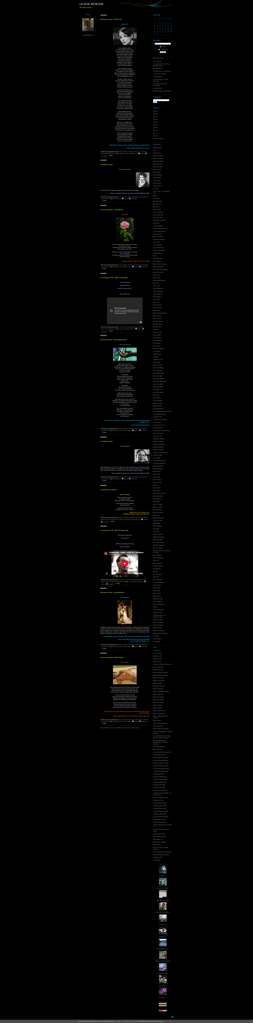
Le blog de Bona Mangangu (160, 760)
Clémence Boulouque (159, 250)
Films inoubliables (158, 291)
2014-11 (155, 133)
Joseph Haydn (157, 397)
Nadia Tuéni (156, 515)
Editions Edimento (158, 688)
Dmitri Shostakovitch (158, 266)
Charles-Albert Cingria (159, 231)
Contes (155, 255)
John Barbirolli (157, 389)
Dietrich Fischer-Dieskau (159, 264)
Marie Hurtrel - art (157, 839)
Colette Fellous (157, 253)
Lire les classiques (158, 433)
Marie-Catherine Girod (159, 493)
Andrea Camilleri (157, 166)
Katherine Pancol (157, 403)
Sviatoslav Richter (158, 598)
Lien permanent (143, 197)
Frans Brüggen (157, 296)
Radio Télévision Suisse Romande (162, 852)
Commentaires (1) (105, 430)
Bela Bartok (156, 198)
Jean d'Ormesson (157, 370)
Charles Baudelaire (158, 225)
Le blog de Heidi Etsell (159, 787)
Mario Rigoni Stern (158, 496)
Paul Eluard (156, 528)
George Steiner (157, 316)
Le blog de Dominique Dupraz (161, 768)
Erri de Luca (156, 286)
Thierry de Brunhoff (158, 609)
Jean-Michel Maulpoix (159, 378)
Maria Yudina (156, 487)
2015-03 (155, 122)
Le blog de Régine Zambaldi (160, 811)
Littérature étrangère (158, 441)
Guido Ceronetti (157, 332)
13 (123, 727)
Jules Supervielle (157, 400)
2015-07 (155, 111)
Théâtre (155, 607)
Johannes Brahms (158, 386)
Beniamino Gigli (157, 201)
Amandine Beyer (157, 164)
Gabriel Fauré (156, 310)
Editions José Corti (158, 694)
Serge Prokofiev (157, 579)
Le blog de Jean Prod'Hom (160, 790)
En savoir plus (159, 1021)
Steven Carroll (157, 593)
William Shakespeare (159, 630)
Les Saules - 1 (163, 985)
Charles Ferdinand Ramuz (160, 228)
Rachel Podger (157, 555)
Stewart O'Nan (157, 596)
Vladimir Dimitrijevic (158, 622)
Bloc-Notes (156, 206)
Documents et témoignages (160, 269)
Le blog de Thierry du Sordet (160, 816)
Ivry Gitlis (155, 356)
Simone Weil (156, 588)
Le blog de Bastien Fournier (160, 757)
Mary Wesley (156, 501)
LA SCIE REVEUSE (91, 4)
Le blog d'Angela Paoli (159, 754)
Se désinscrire (164, 49)
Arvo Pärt (155, 188)
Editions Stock (157, 720)
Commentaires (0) (105, 198)
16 (128, 727)
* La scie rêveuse (157, 653)
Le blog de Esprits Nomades (160, 771)
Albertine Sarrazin (158, 155)
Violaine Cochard (157, 619)
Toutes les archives (158, 138)
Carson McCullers (158, 212)
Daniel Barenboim (158, 258)
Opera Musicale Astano (163, 900)
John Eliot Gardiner (158, 392)
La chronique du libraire (159, 414)
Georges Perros (157, 318)
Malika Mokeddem (158, 468)
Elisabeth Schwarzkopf (159, 280)
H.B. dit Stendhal (157, 340)
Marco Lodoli (156, 474)
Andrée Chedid (157, 169)
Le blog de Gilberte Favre (160, 782)
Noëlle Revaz (156, 523)
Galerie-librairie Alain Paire (160, 723)
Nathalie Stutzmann (158, 518)
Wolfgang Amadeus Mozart (160, 633)
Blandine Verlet (157, 204)
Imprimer (142, 153)
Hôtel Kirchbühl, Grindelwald (161, 728)
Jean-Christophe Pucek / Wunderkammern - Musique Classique (160, 742)
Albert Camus (156, 153)
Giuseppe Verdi (157, 326)
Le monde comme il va (159, 425)
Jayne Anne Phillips (158, 367)
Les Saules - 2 (163, 997)
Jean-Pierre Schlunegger (160, 381)
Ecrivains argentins (158, 667)
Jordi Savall (156, 395)
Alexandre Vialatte (158, 161)
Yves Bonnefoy (157, 638)
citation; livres (117, 198)
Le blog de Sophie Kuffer (159, 814)
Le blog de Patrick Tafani (159, 808)
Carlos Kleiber (157, 209)
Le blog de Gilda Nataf (159, 784)
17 (130, 727)
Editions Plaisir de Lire (159, 710)
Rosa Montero (157, 568)
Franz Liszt (156, 302)
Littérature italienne (158, 447)
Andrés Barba (156, 172)
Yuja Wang (156, 636)
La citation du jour (158, 68)
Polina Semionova (158, 548)
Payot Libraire (157, 844)
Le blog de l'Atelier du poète (160, 797)
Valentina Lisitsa (157, 612)
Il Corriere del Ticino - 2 (163, 888)
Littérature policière (158, 449)
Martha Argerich (157, 498)
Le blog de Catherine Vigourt (161, 763)
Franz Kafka (156, 299)
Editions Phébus (157, 708)
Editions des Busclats (159, 686)
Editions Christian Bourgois (160, 675)
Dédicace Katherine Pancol (162, 961)
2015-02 (155, 125)
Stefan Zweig (156, 590)
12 (121, 727)
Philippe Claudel (157, 534)
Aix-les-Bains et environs (162, 912)
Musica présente (157, 509)
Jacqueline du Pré (158, 359)
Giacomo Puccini (157, 324)
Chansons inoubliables (159, 220)
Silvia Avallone (157, 585)
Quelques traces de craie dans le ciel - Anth (111, 519)
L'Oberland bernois (163, 973)
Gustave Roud (157, 337)
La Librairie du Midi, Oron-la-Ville (162, 752)
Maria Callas (156, 477)
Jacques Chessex (158, 365)
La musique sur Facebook (160, 419)
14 (125, 727)
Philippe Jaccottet (158, 539)
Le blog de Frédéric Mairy (160, 776)
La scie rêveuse (157, 61)
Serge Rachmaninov (158, 582)
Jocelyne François (158, 384)
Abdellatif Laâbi (157, 147)
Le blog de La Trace (158, 800)
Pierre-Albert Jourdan (159, 542)
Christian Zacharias (158, 236)
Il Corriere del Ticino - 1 (163, 949)
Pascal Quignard (157, 526)
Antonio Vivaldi (157, 183)
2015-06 (155, 114)
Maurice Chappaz (158, 504)
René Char (156, 560)
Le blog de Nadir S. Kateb (160, 805)
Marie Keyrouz (157, 490)
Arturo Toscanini (157, 185)
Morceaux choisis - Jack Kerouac (162, 71)
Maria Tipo (156, 485)
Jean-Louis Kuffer (158, 376)
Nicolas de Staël (157, 520)
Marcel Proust (156, 471)
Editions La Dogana (158, 697)
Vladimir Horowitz (158, 625)
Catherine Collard (158, 217)
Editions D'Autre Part (158, 680)
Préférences (163, 936)
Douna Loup (156, 275)
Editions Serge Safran (159, 713)
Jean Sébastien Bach (159, 373)
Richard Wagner (157, 563)
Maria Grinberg (157, 479)
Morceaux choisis (157, 507)
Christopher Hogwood (159, 239)
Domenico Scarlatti (158, 272)
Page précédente (105, 727)
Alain (154, 150)
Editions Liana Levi (158, 702)
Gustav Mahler (157, 335)
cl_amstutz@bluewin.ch (88, 35)
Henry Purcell (156, 346)
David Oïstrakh (157, 261)
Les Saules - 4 (163, 875)
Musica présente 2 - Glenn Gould (162, 91)
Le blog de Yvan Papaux (159, 822)
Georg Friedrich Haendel (159, 313)
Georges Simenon (158, 321)
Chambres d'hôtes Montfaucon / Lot (162, 664)
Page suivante (135, 727)
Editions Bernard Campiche (160, 672)
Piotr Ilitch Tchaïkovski (159, 545)
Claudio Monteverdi (158, 247)
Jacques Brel (156, 362)
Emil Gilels (156, 283)
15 (126, 727)
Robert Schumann (158, 566)
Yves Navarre (156, 641)
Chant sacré (156, 223)
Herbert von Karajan (158, 348)
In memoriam (156, 351)
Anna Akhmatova (157, 175)
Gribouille (155, 329)
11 (120, 727)
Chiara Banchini (157, 234)
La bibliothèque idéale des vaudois (162, 411)
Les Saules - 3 (163, 924)
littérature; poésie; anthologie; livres (128, 153)
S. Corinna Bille (157, 574)
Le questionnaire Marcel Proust (161, 430)
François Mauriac (157, 294)
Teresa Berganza (157, 601)
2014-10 (155, 135)
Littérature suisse (157, 455)
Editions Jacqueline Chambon (161, 691)
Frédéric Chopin (157, 307)
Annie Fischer (156, 180)
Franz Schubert (157, 305)
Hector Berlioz (157, 343)
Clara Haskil (156, 242)
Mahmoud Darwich (158, 466)
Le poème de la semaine (159, 73)
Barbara (155, 195)
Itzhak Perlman (157, 354)
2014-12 (155, 130)
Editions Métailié (157, 705)
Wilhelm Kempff (157, 627)
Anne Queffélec (157, 177)
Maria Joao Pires (157, 482)
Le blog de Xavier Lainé (159, 819)
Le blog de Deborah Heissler (161, 765)
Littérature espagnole (159, 438)
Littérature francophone (159, 444)
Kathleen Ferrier (157, 406)
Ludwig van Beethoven (159, 463)
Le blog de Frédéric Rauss (160, 779)
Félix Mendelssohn (158, 288)
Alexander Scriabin (158, 158)
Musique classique (158, 512)
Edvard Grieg (156, 277)
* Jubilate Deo (157, 650)
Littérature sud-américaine (160, 452)
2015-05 (155, 116)
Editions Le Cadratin (158, 699)
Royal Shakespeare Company (161, 854)
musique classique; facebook (127, 328)
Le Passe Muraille (158, 427)
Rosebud (155, 571)
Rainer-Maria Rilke (158, 558)
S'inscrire (163, 46)
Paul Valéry (156, 531)
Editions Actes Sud (158, 669)
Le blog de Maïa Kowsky (159, 803)
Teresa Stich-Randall (158, 604)
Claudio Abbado (157, 245)
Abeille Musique (157, 658)
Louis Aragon (156, 457)
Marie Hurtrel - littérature (159, 842)
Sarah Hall (156, 577)
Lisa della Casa (157, 436)
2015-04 (155, 119)
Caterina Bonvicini (158, 215)
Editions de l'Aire (157, 683)
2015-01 (155, 127)
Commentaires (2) (111, 153)
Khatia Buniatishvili (158, 408)
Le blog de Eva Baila (158, 774)
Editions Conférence (158, 678)
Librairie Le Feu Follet (159, 833)
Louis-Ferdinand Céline (159, 460)
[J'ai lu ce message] (251, 1021)
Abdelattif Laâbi (157, 656)
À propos (88, 14)
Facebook (132, 198)
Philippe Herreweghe (159, 537)
